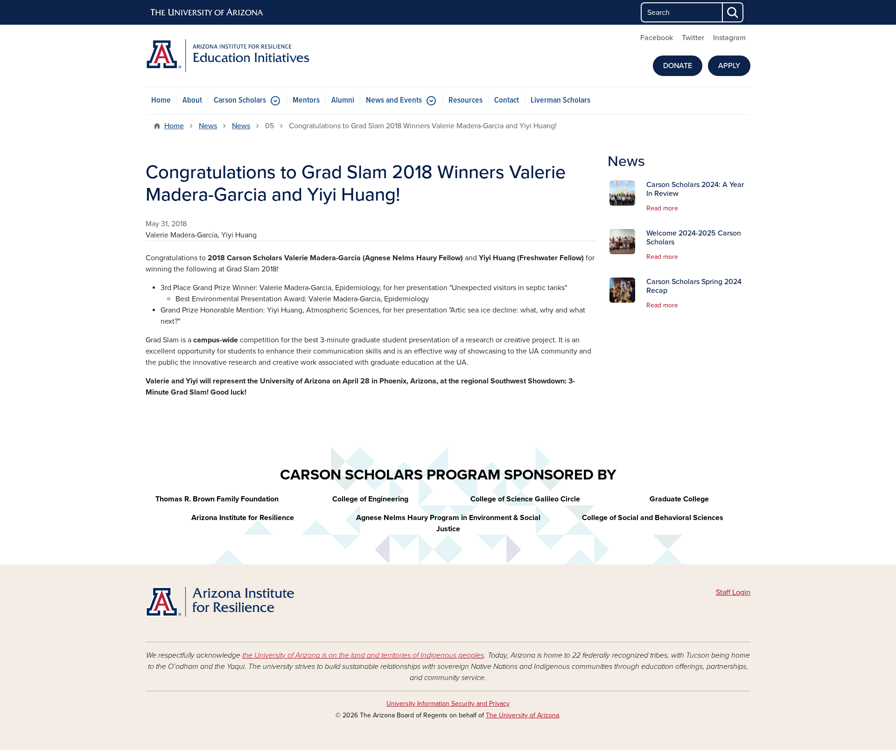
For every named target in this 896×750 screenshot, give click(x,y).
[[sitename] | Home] (243, 55)
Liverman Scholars (560, 100)
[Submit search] (733, 12)
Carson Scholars (240, 100)
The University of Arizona (522, 715)
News (208, 126)
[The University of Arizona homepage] (207, 12)
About (192, 100)
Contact (506, 100)
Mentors (306, 100)
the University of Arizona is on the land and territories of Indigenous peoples (363, 655)
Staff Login (733, 592)
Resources (465, 100)
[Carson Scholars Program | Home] (243, 603)
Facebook (656, 37)
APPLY (729, 65)
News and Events (394, 100)
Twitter (693, 37)
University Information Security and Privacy (448, 704)
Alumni (342, 100)
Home (161, 100)
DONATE (677, 65)
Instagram (729, 37)
